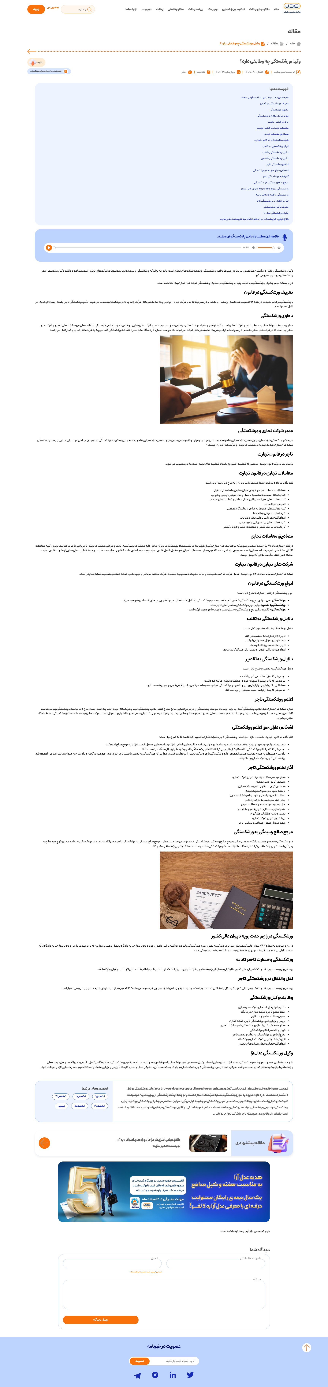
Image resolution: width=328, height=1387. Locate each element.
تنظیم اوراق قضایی (233, 9)
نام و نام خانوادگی (250, 1258)
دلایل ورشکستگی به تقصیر (275, 158)
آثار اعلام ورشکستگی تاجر (276, 177)
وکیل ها (213, 9)
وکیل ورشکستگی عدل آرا (276, 213)
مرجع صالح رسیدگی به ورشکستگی (271, 183)
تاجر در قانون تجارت (278, 122)
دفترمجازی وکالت (259, 9)
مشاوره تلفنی (176, 9)
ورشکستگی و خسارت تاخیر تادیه (272, 195)
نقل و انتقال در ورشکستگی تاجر (272, 201)
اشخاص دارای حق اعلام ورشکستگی (271, 171)
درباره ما (146, 9)
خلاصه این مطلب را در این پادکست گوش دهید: (264, 98)
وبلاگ (159, 9)
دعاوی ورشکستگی (279, 110)
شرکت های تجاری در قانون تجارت (271, 140)
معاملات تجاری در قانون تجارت (273, 128)
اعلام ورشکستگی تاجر (278, 164)
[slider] (147, 248)
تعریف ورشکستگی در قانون (274, 104)
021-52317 (53, 8)
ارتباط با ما (131, 9)
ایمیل (154, 1258)
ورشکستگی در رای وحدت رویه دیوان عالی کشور (265, 189)
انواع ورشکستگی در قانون (276, 146)
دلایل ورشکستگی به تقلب (275, 152)
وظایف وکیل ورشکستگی (276, 207)
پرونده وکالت (195, 9)
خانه (276, 9)
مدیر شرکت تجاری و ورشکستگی (273, 116)
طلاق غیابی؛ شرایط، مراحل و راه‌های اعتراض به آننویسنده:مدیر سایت (254, 219)
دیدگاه (257, 1279)
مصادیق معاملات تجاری (276, 134)
